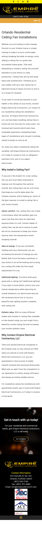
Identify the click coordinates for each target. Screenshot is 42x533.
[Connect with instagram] (18, 2)
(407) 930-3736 (21, 16)
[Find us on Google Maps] (28, 2)
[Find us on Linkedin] (23, 2)
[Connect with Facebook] (14, 2)
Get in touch (21, 439)
